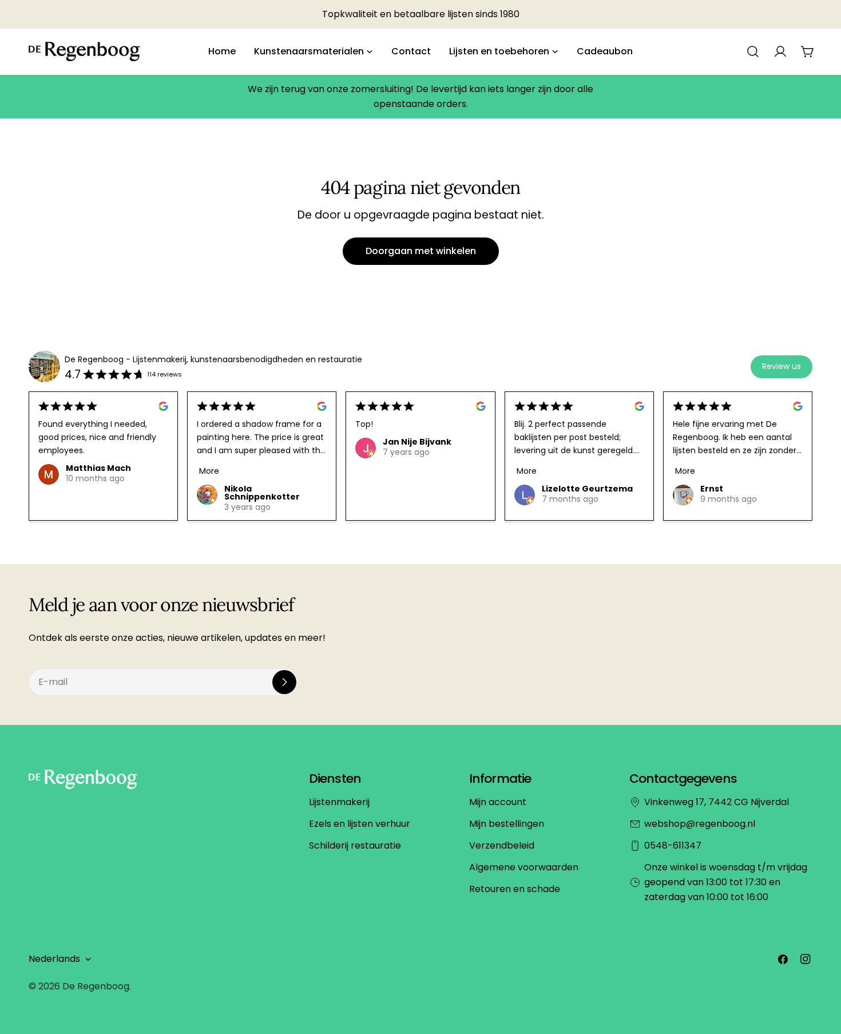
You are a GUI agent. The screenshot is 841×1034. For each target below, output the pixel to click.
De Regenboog (95, 986)
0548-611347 (672, 845)
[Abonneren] (284, 682)
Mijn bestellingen (506, 823)
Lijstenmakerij (339, 802)
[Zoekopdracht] (752, 51)
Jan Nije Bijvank (417, 442)
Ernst (711, 489)
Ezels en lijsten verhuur (359, 823)
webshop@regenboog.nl (699, 823)
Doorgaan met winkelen (421, 250)
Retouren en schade (514, 889)
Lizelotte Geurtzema (587, 489)
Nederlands (54, 958)
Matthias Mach (98, 468)
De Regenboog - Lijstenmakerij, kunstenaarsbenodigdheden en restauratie (213, 359)
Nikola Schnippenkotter (262, 493)
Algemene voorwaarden (523, 867)
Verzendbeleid (501, 845)
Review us (781, 366)
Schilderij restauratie (355, 845)
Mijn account (497, 802)
